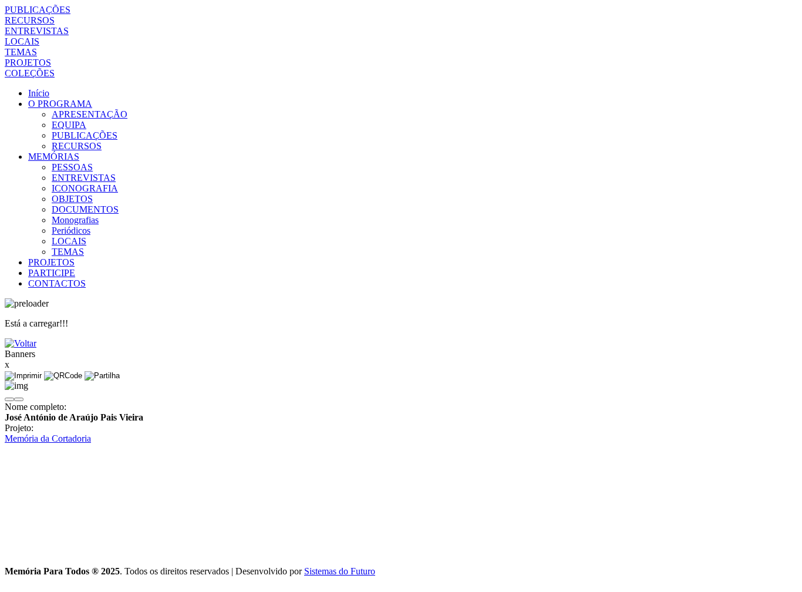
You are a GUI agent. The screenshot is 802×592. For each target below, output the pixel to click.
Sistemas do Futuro (339, 571)
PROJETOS (28, 63)
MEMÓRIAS (53, 157)
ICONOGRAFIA (85, 188)
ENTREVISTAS (37, 31)
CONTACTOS (57, 283)
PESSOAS (72, 167)
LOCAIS (22, 41)
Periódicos (71, 231)
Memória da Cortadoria (48, 438)
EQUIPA (69, 125)
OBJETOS (72, 199)
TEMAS (21, 52)
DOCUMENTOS (85, 209)
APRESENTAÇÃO (89, 114)
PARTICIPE (51, 273)
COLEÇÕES (30, 73)
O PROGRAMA (60, 104)
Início (38, 93)
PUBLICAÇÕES (37, 10)
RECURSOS (30, 20)
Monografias (75, 220)
